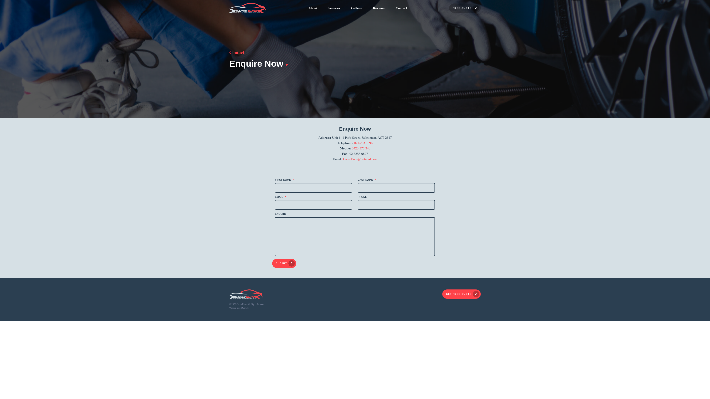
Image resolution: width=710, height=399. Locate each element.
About (312, 8)
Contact (401, 8)
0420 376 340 (361, 148)
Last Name (367, 179)
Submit (281, 263)
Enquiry (280, 213)
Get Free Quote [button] (458, 294)
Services (334, 8)
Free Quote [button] (462, 8)
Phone (362, 196)
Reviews (379, 8)
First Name (284, 179)
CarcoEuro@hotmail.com (360, 159)
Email (280, 196)
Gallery (356, 8)
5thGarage (243, 308)
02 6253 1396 (363, 143)
